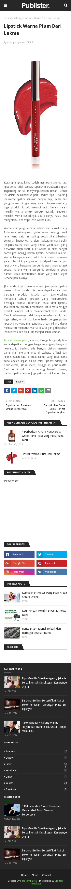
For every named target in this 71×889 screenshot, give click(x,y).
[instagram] (19, 572)
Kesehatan (36, 770)
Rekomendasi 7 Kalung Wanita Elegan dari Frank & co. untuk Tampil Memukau (44, 727)
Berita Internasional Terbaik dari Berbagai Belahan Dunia (41, 630)
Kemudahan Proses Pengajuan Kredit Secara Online (44, 594)
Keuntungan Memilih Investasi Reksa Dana (44, 612)
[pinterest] (51, 563)
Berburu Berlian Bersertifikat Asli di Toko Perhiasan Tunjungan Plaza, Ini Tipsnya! (44, 704)
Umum (36, 776)
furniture (36, 789)
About (35, 875)
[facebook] (19, 554)
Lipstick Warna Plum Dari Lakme (41, 454)
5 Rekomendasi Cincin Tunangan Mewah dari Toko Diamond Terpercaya (41, 810)
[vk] (51, 572)
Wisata (36, 783)
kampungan (14, 42)
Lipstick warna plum (16, 340)
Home (24, 875)
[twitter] (51, 554)
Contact (46, 875)
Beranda (8, 18)
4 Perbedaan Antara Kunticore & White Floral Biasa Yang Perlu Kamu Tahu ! (43, 436)
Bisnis (36, 764)
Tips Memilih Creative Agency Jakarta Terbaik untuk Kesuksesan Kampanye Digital (44, 682)
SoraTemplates (28, 881)
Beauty (19, 18)
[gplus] (19, 563)
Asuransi (36, 751)
